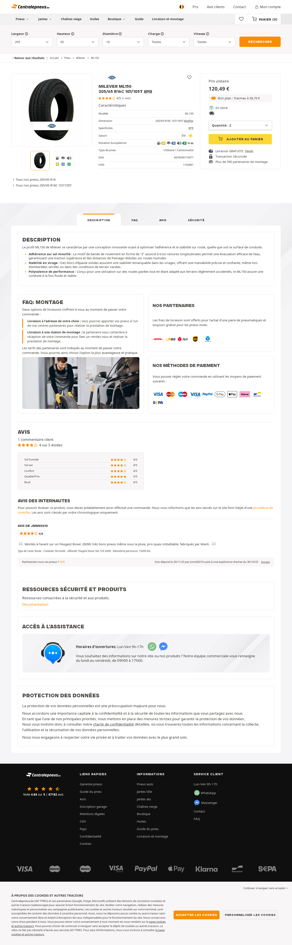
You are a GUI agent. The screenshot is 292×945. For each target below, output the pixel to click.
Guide (139, 19)
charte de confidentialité (113, 724)
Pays (83, 829)
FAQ (134, 220)
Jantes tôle (144, 791)
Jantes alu (144, 799)
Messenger (209, 802)
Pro (195, 6)
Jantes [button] (43, 19)
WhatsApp (208, 793)
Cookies (85, 843)
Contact (239, 6)
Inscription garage (93, 806)
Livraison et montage (168, 19)
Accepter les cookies (196, 915)
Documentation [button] (35, 604)
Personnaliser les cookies (250, 915)
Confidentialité (90, 836)
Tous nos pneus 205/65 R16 (36, 179)
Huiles (94, 19)
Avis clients (216, 6)
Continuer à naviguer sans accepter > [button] (265, 888)
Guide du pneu (91, 791)
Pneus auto (145, 784)
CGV (83, 821)
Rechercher (260, 42)
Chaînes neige (71, 19)
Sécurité (196, 220)
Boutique (115, 19)
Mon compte (270, 6)
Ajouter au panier (244, 139)
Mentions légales (92, 814)
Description (98, 220)
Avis (163, 220)
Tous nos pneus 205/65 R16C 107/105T (44, 185)
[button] (240, 98)
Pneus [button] (20, 19)
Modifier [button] (188, 120)
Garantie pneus (91, 784)
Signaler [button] (265, 561)
